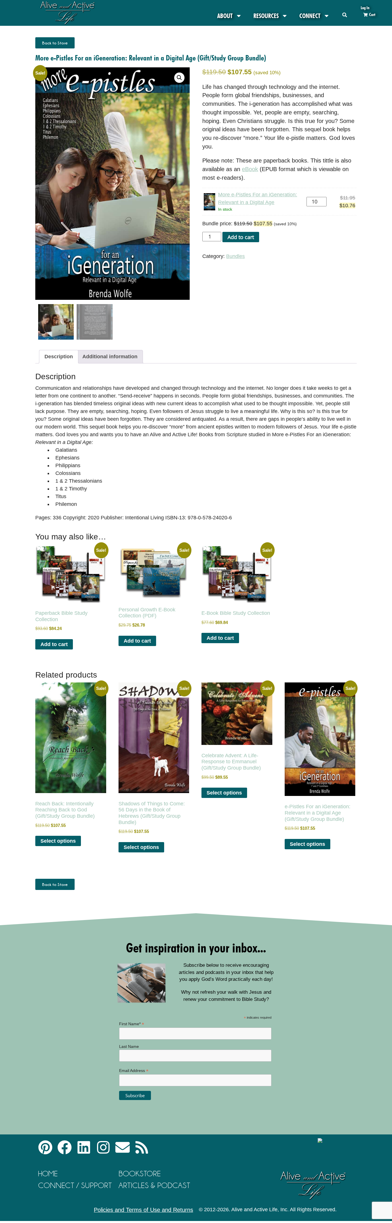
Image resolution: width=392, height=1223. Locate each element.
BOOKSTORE (140, 1173)
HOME (48, 1173)
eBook (250, 169)
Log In (365, 7)
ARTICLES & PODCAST (154, 1185)
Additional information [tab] (109, 356)
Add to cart (241, 237)
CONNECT (310, 15)
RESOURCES (266, 15)
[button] (345, 14)
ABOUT (225, 15)
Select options (58, 841)
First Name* (131, 1024)
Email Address (133, 1070)
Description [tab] (58, 356)
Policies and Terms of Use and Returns (143, 1210)
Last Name (129, 1046)
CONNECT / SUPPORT (75, 1185)
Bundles (235, 256)
